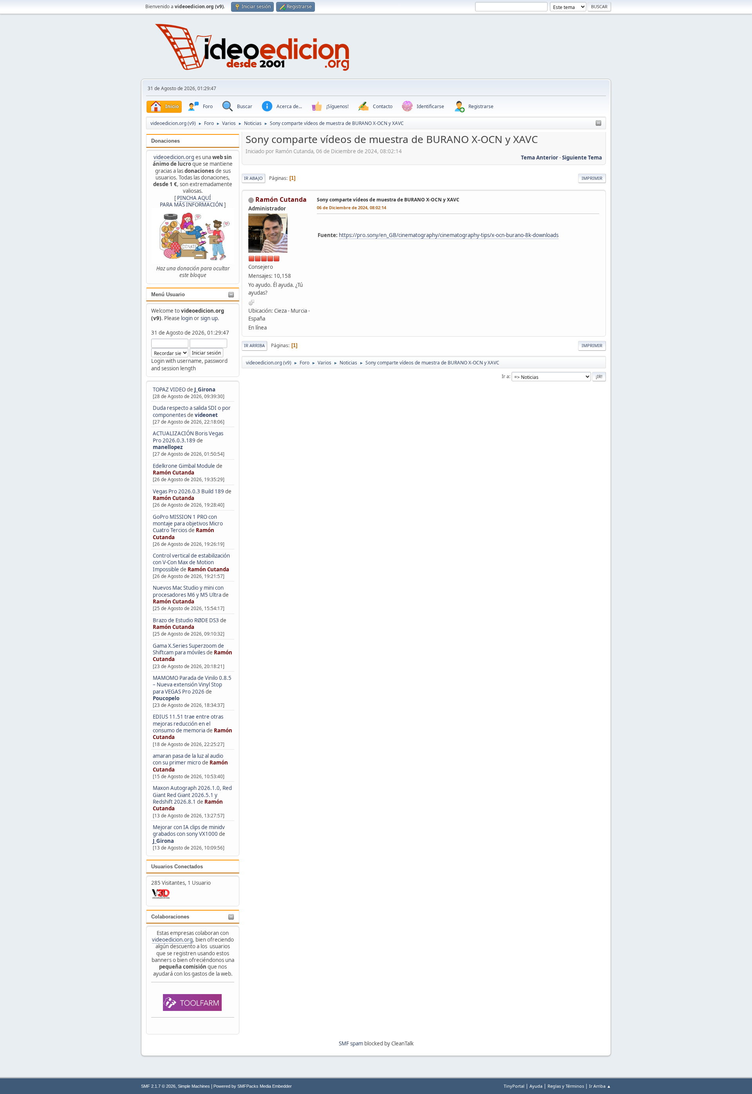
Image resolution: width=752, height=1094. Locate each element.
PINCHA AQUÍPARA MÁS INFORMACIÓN (191, 201)
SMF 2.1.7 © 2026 (158, 1086)
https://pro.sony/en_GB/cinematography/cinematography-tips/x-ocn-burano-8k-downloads (449, 235)
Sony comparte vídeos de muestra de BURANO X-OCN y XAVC (388, 199)
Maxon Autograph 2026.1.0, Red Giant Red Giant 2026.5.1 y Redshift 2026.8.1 (192, 794)
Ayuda (536, 1086)
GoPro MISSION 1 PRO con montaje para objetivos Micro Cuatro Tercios (188, 523)
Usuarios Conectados (177, 866)
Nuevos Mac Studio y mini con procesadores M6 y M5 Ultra (188, 591)
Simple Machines (194, 1086)
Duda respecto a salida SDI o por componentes (192, 411)
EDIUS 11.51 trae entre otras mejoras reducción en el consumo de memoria (188, 723)
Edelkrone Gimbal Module (184, 465)
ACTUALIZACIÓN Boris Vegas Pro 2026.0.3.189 (188, 437)
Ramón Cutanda (173, 472)
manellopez (168, 447)
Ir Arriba (254, 345)
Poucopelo (166, 698)
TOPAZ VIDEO (169, 389)
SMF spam (351, 1043)
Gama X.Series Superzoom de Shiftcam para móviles (188, 649)
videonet (206, 414)
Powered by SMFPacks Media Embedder (252, 1086)
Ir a (505, 376)
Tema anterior (539, 157)
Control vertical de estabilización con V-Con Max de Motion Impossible (191, 562)
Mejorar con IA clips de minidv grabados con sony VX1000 (189, 830)
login (187, 318)
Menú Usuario (168, 294)
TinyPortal (514, 1086)
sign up (209, 318)
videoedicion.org (174, 157)
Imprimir (592, 178)
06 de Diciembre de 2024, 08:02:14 (351, 207)
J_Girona (204, 389)
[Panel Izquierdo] (598, 123)
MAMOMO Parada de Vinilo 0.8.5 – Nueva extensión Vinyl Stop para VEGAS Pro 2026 (192, 684)
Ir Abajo (253, 178)
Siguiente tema (582, 157)
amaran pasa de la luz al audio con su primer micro (188, 759)
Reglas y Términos (566, 1086)
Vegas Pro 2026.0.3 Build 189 (188, 491)
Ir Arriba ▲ (600, 1086)
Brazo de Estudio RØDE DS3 (186, 620)
